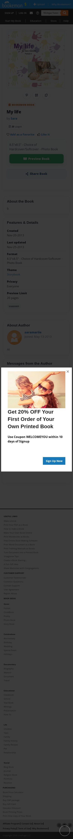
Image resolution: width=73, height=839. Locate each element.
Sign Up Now (54, 461)
